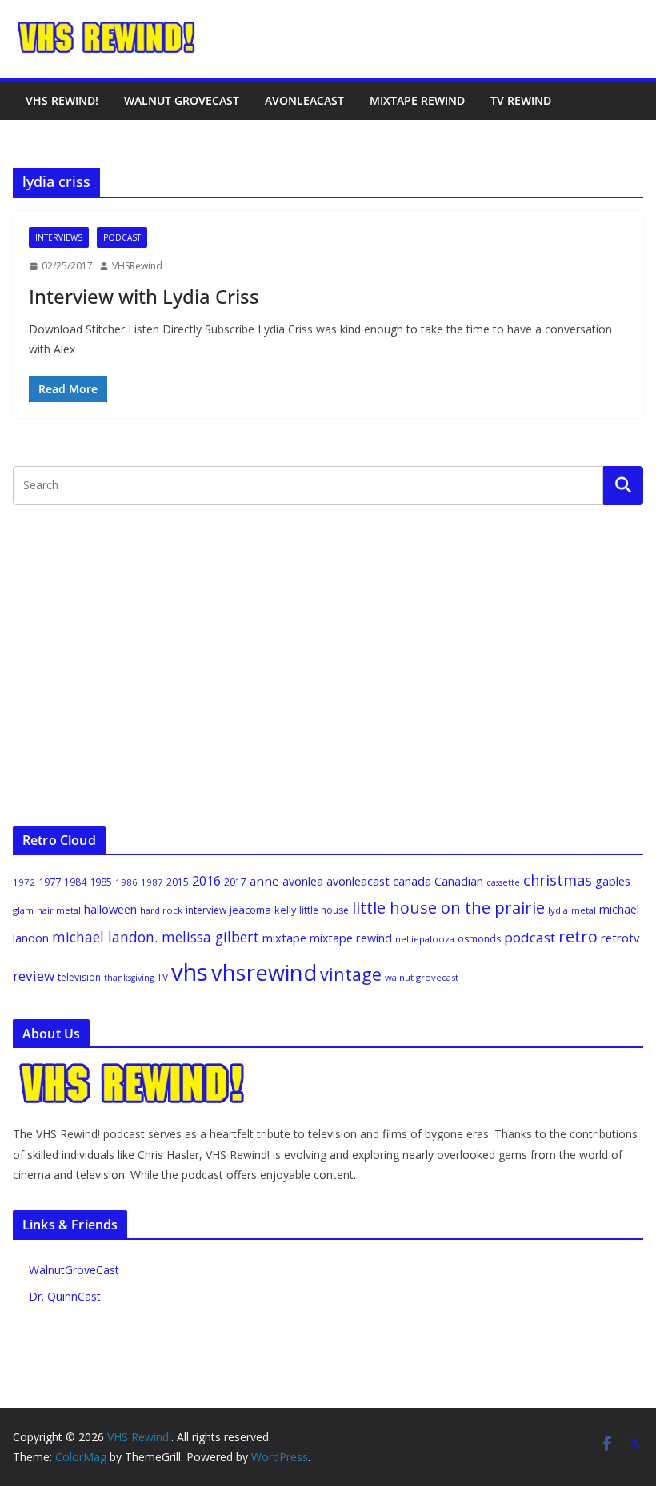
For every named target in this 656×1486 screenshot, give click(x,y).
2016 (206, 881)
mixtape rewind (351, 938)
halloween (110, 909)
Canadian (458, 881)
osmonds (479, 939)
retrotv (620, 938)
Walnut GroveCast (181, 100)
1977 (49, 881)
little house (324, 910)
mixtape (284, 938)
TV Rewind (520, 100)
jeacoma (250, 909)
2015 (177, 882)
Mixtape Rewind (417, 100)
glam (23, 910)
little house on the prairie (448, 907)
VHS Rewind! (62, 100)
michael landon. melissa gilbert (155, 936)
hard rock (161, 910)
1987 (152, 882)
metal (583, 910)
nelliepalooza (424, 939)
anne (264, 881)
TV (162, 977)
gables (612, 881)
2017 (235, 882)
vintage (351, 974)
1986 (126, 882)
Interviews (58, 237)
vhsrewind (264, 972)
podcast (529, 937)
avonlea (302, 881)
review (33, 975)
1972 (24, 882)
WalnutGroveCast (74, 1269)
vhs (189, 972)
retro (578, 936)
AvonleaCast (304, 100)
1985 (101, 881)
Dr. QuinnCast (65, 1296)
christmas (557, 880)
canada (412, 881)
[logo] (133, 1070)
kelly (285, 909)
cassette (503, 882)
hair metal (59, 910)
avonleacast (358, 881)
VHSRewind (137, 266)
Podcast (122, 237)
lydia (558, 910)
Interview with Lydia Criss (144, 296)
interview (206, 910)
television (79, 977)
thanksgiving (129, 977)
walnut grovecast (421, 977)
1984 (75, 882)
